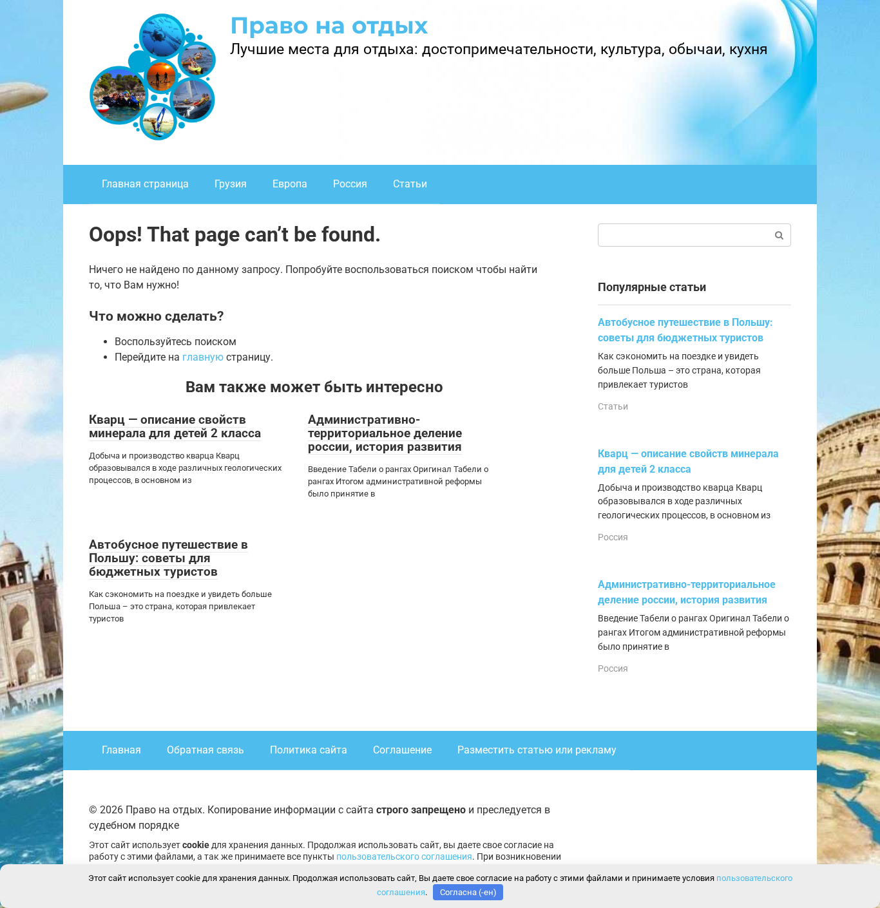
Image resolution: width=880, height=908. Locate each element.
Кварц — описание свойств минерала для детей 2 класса (175, 426)
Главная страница (145, 184)
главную (203, 357)
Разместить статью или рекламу (537, 750)
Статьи (410, 184)
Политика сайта (308, 750)
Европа (290, 184)
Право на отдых (329, 25)
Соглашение (402, 750)
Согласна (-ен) (468, 892)
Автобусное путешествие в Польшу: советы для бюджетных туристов (168, 558)
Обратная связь (205, 750)
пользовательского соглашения (404, 856)
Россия (350, 184)
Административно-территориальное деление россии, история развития (385, 433)
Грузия (231, 184)
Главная (121, 750)
